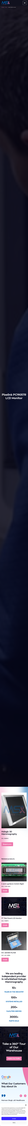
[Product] (14, 872)
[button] (26, 1105)
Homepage (2, 7)
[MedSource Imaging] (5, 3)
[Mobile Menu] (25, 3)
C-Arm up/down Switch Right (12, 884)
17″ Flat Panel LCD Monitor (11, 918)
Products (6, 7)
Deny (14, 1122)
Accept (14, 1118)
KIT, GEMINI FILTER (8, 953)
